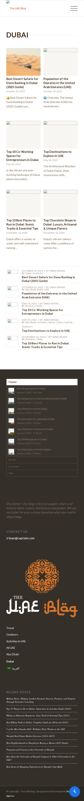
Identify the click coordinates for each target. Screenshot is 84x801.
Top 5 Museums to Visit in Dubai (34, 449)
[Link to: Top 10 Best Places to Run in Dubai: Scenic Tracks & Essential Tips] (13, 341)
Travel (10, 628)
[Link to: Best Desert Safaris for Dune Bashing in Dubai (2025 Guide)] (13, 275)
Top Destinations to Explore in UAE (46, 330)
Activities (42, 322)
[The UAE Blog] (34, 8)
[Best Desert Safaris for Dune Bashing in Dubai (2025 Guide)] (23, 62)
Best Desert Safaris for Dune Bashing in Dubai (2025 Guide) (22, 83)
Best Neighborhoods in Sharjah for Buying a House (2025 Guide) (37, 742)
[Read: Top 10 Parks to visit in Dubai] (11, 411)
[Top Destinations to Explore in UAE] (60, 135)
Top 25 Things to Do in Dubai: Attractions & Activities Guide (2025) (38, 708)
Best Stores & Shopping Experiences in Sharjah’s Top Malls (34, 766)
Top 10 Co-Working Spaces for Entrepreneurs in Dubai (42, 311)
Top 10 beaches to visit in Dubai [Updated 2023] (42, 398)
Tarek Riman (57, 270)
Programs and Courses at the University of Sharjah (30, 749)
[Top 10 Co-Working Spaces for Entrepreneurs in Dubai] (23, 135)
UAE (46, 289)
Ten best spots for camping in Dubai (36, 419)
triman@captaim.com (20, 538)
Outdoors (37, 273)
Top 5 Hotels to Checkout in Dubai (35, 429)
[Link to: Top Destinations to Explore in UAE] (13, 324)
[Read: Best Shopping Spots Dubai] (11, 390)
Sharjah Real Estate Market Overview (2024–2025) (30, 736)
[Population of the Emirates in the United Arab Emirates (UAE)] (60, 62)
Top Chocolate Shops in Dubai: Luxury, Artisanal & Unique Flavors (60, 224)
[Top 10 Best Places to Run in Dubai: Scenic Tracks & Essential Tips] (23, 203)
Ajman (51, 322)
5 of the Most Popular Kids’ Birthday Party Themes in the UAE (35, 729)
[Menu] (72, 8)
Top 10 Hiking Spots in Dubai (32, 439)
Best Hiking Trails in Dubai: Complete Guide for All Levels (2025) (37, 722)
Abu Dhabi (30, 289)
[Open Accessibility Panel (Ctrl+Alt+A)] (74, 791)
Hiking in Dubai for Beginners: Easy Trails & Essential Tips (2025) (38, 715)
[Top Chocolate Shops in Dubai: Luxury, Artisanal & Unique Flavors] (60, 203)
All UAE (10, 647)
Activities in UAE (16, 641)
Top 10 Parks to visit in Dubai (32, 408)
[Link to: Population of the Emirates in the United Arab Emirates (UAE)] (13, 291)
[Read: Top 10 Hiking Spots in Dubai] (11, 441)
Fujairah (68, 322)
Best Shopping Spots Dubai (31, 388)
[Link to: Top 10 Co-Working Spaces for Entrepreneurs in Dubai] (13, 308)
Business (30, 305)
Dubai (28, 273)
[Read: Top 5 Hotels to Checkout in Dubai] (11, 431)
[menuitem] (72, 8)
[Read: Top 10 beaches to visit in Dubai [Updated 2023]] (11, 401)
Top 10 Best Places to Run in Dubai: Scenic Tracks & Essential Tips (22, 224)
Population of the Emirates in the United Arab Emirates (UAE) (59, 83)
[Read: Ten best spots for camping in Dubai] (11, 421)
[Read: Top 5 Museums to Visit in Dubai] (11, 451)
